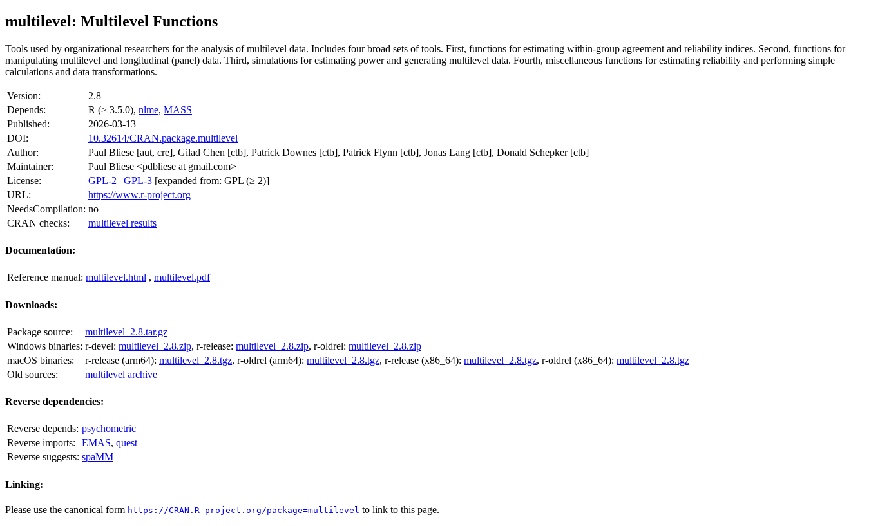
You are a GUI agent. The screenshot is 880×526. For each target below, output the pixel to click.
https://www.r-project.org (139, 194)
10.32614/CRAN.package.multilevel (163, 138)
